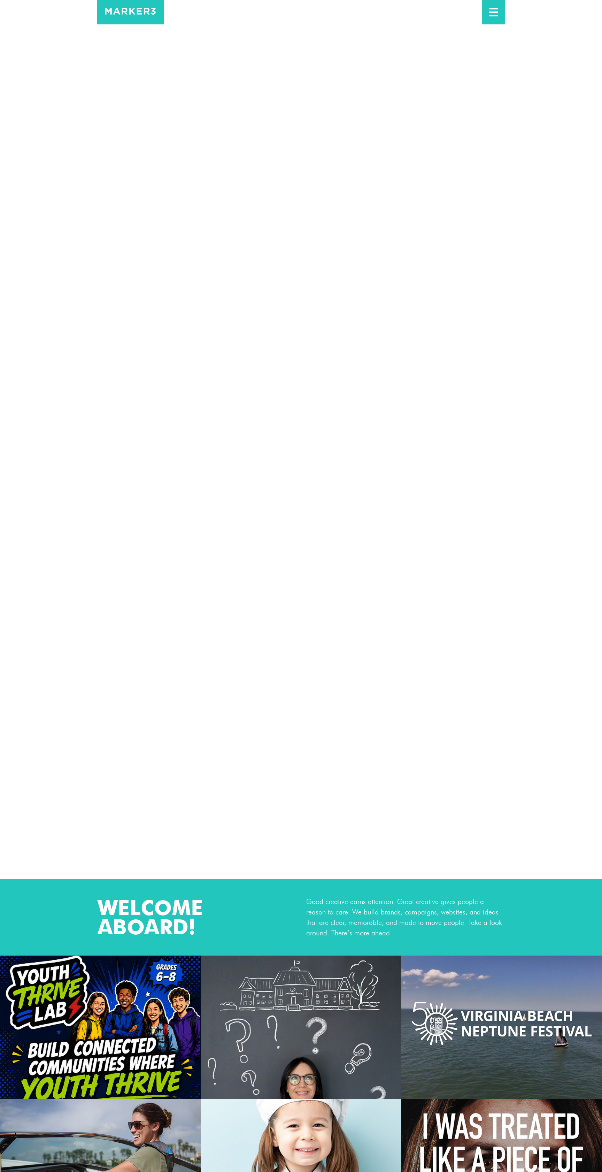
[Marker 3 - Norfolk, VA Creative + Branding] (130, 12)
